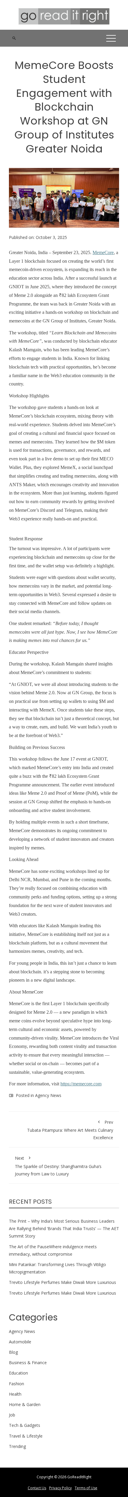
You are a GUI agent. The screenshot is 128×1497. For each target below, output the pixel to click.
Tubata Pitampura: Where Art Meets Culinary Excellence (70, 1129)
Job (12, 1415)
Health (15, 1394)
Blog (13, 1352)
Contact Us (37, 1487)
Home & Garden (24, 1404)
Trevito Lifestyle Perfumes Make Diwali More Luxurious (62, 1282)
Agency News (48, 1095)
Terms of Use (86, 1487)
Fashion (16, 1383)
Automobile (20, 1342)
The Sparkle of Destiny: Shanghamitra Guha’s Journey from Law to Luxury (58, 1165)
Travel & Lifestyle (26, 1436)
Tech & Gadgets (24, 1425)
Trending (17, 1446)
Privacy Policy (60, 1487)
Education (18, 1373)
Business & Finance (28, 1362)
